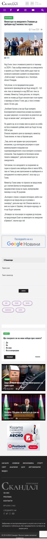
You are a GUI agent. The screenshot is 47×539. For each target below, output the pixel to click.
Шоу (23, 467)
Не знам (9, 347)
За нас (6, 493)
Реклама (7, 497)
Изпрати (24, 291)
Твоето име (6, 268)
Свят (4, 467)
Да (7, 342)
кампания (8, 310)
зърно (20, 310)
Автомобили (35, 467)
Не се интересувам (12, 350)
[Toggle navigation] (5, 10)
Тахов (16, 303)
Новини (15, 463)
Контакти (7, 501)
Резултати (37, 357)
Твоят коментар (7, 275)
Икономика (28, 463)
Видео (5, 471)
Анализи (14, 467)
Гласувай (10, 357)
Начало (5, 463)
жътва (27, 303)
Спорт (40, 463)
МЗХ (8, 57)
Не (7, 345)
